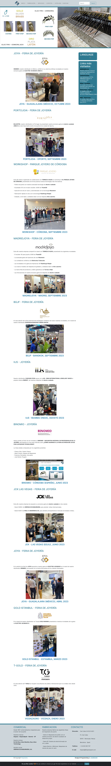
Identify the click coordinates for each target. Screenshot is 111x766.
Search (93, 3)
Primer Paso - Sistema (86, 89)
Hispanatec (24, 758)
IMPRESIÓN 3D (84, 69)
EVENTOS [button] (50, 3)
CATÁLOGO (58, 3)
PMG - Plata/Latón (85, 97)
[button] (8, 27)
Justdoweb (94, 758)
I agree (87, 763)
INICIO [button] (23, 3)
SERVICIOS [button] (41, 3)
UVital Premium (84, 75)
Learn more (80, 764)
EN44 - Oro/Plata (85, 83)
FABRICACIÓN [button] (31, 3)
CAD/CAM (65, 3)
